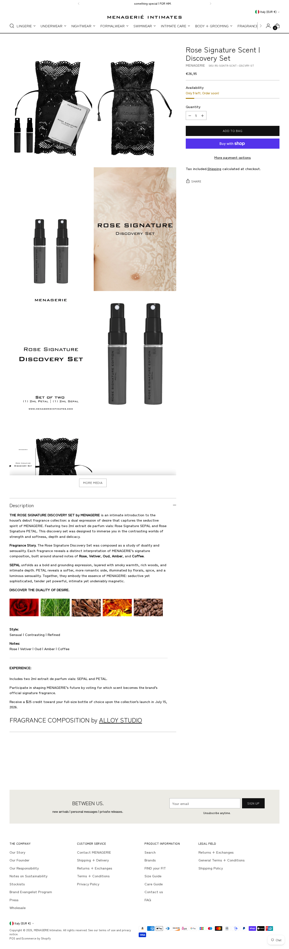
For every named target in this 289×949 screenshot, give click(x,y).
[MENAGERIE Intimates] (144, 17)
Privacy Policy (88, 883)
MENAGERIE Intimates (48, 930)
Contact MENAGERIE (94, 852)
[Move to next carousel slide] (275, 766)
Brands (150, 859)
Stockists (17, 883)
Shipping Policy (210, 868)
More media (92, 483)
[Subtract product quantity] (190, 115)
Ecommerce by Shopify (36, 938)
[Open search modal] (12, 26)
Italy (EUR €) (268, 12)
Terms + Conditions (93, 875)
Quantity (193, 106)
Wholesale (18, 907)
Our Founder (19, 859)
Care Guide (153, 883)
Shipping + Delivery (93, 859)
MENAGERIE (195, 65)
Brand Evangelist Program (31, 891)
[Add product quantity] (202, 115)
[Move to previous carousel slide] (266, 766)
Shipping (214, 168)
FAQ (147, 899)
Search (150, 852)
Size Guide (152, 875)
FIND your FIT (155, 868)
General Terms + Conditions (221, 859)
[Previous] (78, 3)
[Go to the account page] (268, 26)
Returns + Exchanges (94, 868)
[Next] (210, 3)
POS (12, 938)
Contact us (153, 891)
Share (196, 181)
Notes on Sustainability (28, 875)
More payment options (232, 157)
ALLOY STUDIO (120, 719)
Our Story (17, 852)
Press (14, 899)
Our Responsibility (24, 868)
